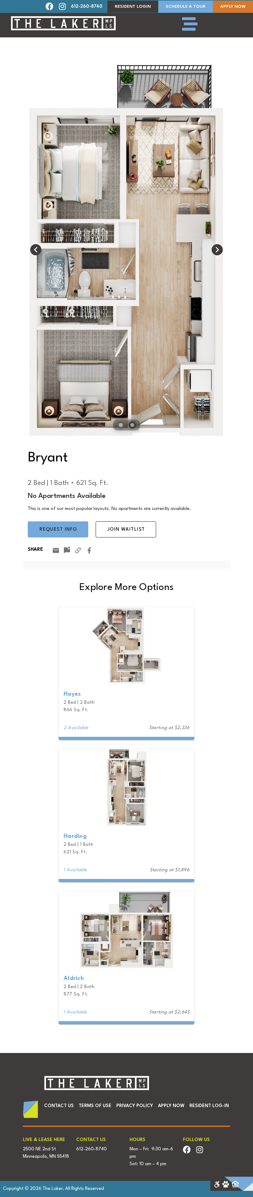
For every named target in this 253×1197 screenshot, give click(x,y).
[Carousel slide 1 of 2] (120, 425)
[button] (52, 6)
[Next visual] (217, 249)
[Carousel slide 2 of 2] (132, 425)
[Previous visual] (35, 249)
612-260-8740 (86, 6)
